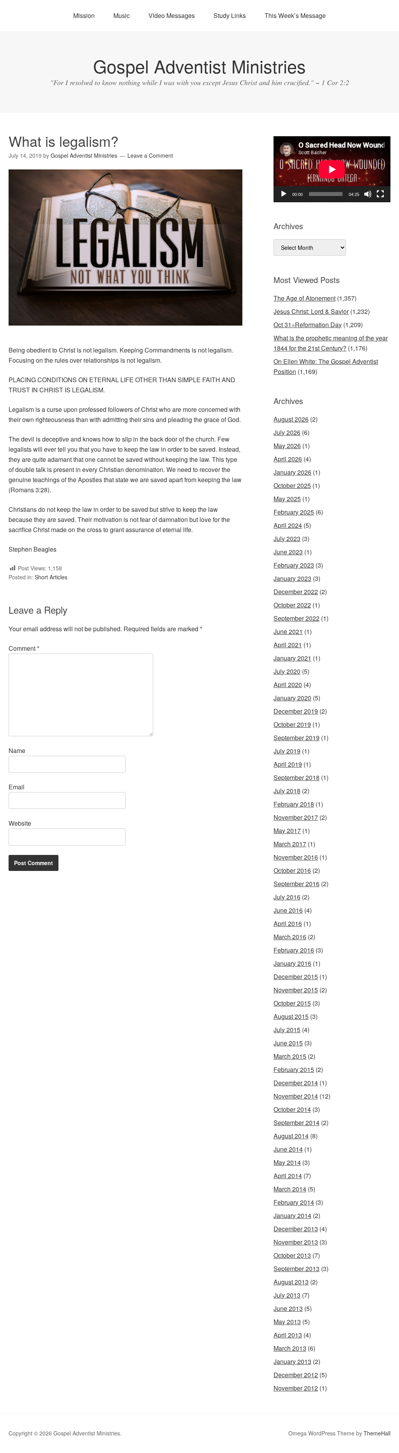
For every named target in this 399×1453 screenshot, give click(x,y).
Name (17, 750)
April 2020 (288, 684)
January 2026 (292, 472)
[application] (332, 169)
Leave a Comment (150, 155)
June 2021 (288, 631)
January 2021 (292, 657)
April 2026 (288, 458)
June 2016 (288, 910)
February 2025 (294, 511)
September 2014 (297, 1122)
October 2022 (292, 604)
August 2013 (291, 1281)
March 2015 (290, 1056)
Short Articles (51, 577)
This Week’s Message (295, 15)
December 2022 (296, 591)
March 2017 (290, 843)
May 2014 (287, 1162)
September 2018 (297, 777)
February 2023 (294, 565)
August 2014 (291, 1135)
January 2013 (292, 1361)
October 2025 (292, 485)
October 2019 (292, 724)
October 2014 (292, 1109)
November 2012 (296, 1388)
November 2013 (296, 1242)
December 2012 (296, 1374)
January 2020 (292, 697)
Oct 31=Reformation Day (308, 324)
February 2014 (294, 1202)
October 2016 (292, 870)
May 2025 (287, 498)
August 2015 (291, 1016)
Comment (24, 648)
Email (17, 786)
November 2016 (296, 857)
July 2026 (287, 432)
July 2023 (287, 538)
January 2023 (292, 578)
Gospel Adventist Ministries (199, 65)
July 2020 (287, 671)
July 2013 (287, 1295)
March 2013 (290, 1348)
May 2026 (287, 445)
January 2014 (292, 1215)
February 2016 (294, 950)
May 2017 (287, 830)
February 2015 (294, 1069)
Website (20, 823)
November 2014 (296, 1096)
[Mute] (368, 194)
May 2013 (287, 1321)
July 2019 (287, 750)
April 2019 (288, 764)
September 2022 (297, 618)
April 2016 (288, 923)
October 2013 (292, 1255)
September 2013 (297, 1268)
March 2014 (290, 1188)
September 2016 (297, 883)
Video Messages (171, 15)
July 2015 (287, 1029)
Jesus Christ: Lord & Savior (311, 311)
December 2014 (296, 1082)
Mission (84, 15)
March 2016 (290, 936)
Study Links (230, 15)
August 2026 (291, 419)
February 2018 (294, 804)
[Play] (284, 194)
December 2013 (296, 1228)
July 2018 (287, 790)
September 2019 (297, 737)
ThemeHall (377, 1433)
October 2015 (292, 1003)
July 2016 (287, 896)
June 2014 (288, 1149)
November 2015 (296, 989)
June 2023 (288, 551)
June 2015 (288, 1042)
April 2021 (288, 644)
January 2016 (292, 963)
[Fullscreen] (380, 194)
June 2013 (288, 1308)
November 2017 (296, 817)
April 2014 (288, 1175)
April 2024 (288, 525)
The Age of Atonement (304, 298)
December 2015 (296, 976)
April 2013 (288, 1334)
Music (121, 15)
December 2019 (296, 711)
